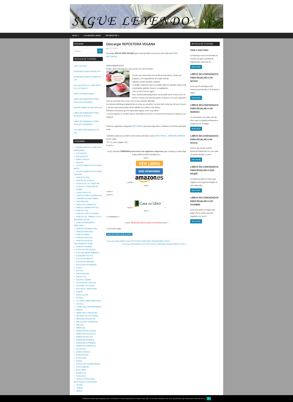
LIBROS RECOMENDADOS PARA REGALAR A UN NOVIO (86, 114)
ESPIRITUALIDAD (83, 274)
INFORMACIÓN (111, 35)
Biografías (80, 162)
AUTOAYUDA (81, 153)
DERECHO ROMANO (84, 247)
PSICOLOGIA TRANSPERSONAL (88, 364)
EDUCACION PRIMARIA (85, 262)
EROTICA (79, 271)
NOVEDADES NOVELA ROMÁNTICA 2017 (87, 78)
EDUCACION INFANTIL (84, 259)
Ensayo (79, 268)
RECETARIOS (113, 48)
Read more (196, 67)
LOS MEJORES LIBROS (92, 35)
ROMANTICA (81, 373)
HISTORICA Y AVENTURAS (86, 289)
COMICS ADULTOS (83, 192)
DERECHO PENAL (82, 234)
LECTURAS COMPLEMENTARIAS (88, 301)
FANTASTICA (81, 277)
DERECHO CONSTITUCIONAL (87, 213)
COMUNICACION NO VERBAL (87, 198)
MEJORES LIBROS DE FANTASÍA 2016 (88, 107)
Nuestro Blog (81, 358)
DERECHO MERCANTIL (85, 231)
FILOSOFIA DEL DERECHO (86, 283)
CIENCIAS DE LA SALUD (85, 180)
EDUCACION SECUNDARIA (86, 265)
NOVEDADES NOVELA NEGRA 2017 (87, 71)
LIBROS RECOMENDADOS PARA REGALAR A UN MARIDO (86, 122)
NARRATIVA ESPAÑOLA (85, 340)
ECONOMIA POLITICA (84, 256)
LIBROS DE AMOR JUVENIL (84, 94)
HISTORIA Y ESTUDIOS (85, 286)
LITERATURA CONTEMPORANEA (88, 307)
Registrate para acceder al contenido (146, 222)
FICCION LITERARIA (83, 280)
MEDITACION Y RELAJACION (87, 322)
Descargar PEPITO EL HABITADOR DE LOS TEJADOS (87, 86)
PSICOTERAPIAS (82, 367)
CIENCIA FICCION (82, 177)
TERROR (79, 388)
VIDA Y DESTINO (80, 66)
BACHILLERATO (82, 156)
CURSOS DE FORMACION (86, 204)
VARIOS (79, 391)
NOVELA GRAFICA (83, 352)
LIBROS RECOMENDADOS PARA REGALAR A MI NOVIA (204, 139)
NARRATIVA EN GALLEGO (86, 334)
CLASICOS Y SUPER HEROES (87, 186)
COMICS (79, 189)
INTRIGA (79, 298)
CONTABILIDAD (82, 201)
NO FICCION (80, 349)
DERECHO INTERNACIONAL (86, 229)
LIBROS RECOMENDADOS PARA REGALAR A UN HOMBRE (204, 201)
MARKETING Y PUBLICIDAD (86, 313)
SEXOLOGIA (81, 376)
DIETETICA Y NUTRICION (86, 249)
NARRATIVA (80, 328)
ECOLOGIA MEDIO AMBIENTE (87, 253)
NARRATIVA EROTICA (84, 337)
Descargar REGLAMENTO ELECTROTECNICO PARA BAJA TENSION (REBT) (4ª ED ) (138, 241)
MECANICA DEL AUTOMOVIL (87, 316)
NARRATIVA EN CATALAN (86, 331)
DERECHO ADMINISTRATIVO (87, 207)
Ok (209, 398)
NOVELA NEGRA (82, 355)
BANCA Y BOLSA (82, 159)
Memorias (80, 325)
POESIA (79, 361)
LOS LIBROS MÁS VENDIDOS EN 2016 (86, 131)
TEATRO (79, 385)
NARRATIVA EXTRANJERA (86, 343)
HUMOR (79, 292)
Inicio (74, 35)
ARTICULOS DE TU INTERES (202, 44)
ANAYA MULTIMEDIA (176, 136)
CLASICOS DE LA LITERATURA (87, 183)
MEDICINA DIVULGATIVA (85, 319)
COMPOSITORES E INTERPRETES (89, 195)
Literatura (80, 304)
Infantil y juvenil (82, 295)
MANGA (79, 310)
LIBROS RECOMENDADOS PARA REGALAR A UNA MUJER (86, 100)
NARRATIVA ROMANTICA (86, 346)
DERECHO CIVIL (82, 210)
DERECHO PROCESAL (84, 237)
